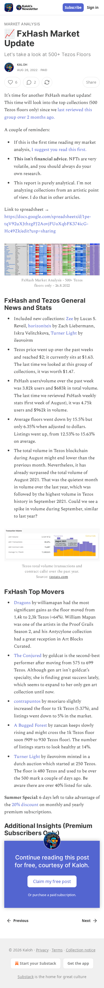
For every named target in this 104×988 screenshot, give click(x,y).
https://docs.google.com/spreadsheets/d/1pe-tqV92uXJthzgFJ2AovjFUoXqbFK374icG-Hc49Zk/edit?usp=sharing (47, 224)
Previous (20, 920)
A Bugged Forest (30, 725)
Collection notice (80, 949)
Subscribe (73, 7)
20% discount (25, 804)
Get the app (78, 963)
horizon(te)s (39, 325)
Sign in (93, 7)
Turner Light (64, 333)
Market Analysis (22, 24)
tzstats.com (58, 576)
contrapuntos (27, 701)
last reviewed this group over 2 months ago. (48, 113)
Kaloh (22, 65)
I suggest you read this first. (58, 149)
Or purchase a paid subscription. (52, 895)
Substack (26, 976)
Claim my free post (52, 881)
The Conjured (28, 655)
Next (86, 920)
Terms (57, 949)
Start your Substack (38, 963)
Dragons (22, 602)
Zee (69, 318)
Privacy (42, 949)
